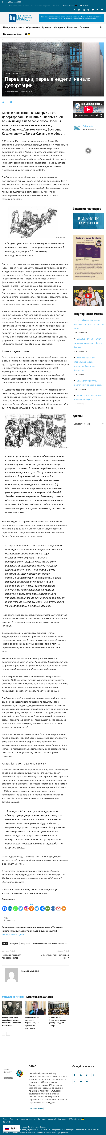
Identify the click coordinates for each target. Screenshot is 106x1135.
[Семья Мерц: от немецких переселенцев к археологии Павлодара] (35, 1008)
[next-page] (8, 1034)
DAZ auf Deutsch (69, 6)
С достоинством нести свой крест (55, 956)
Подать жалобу (37, 1108)
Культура (46, 27)
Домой (4, 40)
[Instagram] (79, 10)
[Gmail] (58, 906)
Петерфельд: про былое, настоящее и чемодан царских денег (89, 324)
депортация (25, 943)
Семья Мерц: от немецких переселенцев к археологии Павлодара (32, 1022)
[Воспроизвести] (76, 115)
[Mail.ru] (53, 906)
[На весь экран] (101, 115)
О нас (4, 6)
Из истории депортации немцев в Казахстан (50, 943)
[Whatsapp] (15, 906)
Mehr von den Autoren (39, 997)
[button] (100, 27)
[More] (63, 906)
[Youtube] (102, 10)
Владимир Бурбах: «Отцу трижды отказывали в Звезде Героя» (88, 342)
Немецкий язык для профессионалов (11, 956)
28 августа (14, 943)
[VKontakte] (97, 10)
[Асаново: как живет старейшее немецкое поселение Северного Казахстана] (12, 1008)
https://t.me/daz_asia (13, 934)
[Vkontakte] (42, 906)
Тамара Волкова (11, 92)
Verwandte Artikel (13, 997)
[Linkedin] (84, 10)
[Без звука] (97, 115)
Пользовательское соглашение (20, 6)
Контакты (56, 6)
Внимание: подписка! (42, 6)
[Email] (47, 906)
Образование (33, 27)
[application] (88, 109)
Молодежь (59, 27)
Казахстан (72, 27)
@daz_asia (88, 126)
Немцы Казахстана (12, 27)
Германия (84, 27)
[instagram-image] (88, 150)
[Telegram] (93, 10)
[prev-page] (3, 1034)
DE (26, 33)
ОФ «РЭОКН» (84, 6)
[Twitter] (20, 906)
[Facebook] (75, 10)
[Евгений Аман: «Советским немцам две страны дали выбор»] (58, 1008)
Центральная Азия (12, 33)
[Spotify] (88, 10)
